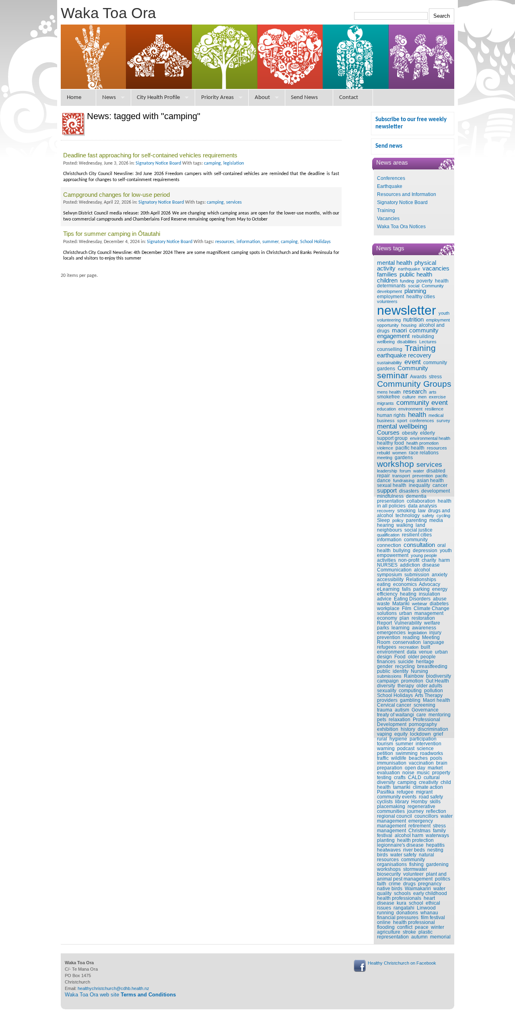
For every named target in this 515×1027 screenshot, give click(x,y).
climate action (428, 787)
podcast (405, 748)
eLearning (388, 589)
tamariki (401, 787)
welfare (432, 623)
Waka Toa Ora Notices (401, 226)
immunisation (391, 763)
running (385, 913)
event (412, 362)
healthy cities (420, 296)
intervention (428, 744)
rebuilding (423, 336)
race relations (424, 453)
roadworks (431, 753)
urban (405, 613)
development (435, 491)
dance (384, 480)
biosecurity (389, 874)
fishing (416, 864)
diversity (386, 686)
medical (435, 415)
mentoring (439, 715)
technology (408, 515)
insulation (429, 594)
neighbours (389, 530)
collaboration (421, 501)
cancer (440, 485)
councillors (426, 816)
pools (436, 758)
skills (435, 801)
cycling (443, 515)
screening (424, 705)
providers (387, 700)
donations (407, 913)
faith (381, 884)
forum (405, 470)
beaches (418, 758)
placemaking (391, 806)
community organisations (401, 862)
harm (444, 560)
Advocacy (429, 584)
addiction (410, 565)
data (411, 652)
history (408, 729)
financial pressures (397, 917)
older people (422, 657)
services (429, 464)
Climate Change (431, 608)
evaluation (388, 772)
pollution (433, 690)
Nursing (419, 671)
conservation (407, 642)
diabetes (439, 603)
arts (433, 392)
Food (400, 657)
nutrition (413, 319)
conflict (404, 927)
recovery (386, 510)
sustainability (389, 362)
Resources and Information (406, 194)
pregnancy (429, 884)
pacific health (410, 448)
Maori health (436, 700)
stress (435, 376)
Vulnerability (408, 623)
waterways (437, 835)
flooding (386, 927)
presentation (390, 501)
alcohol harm (409, 835)
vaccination (421, 763)
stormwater (415, 869)
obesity (410, 433)
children (387, 280)
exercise (437, 396)
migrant (424, 792)
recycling (405, 666)
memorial (440, 937)
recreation (408, 647)
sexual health (391, 485)
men (422, 396)
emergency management (405, 823)
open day (415, 768)
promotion (412, 681)
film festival (433, 917)
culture (409, 396)
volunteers (387, 301)
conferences (422, 420)
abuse (440, 599)
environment (410, 408)
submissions (389, 676)
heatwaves (389, 850)
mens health (389, 392)
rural (382, 739)
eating (384, 584)
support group (392, 438)
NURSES (387, 565)
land (420, 525)
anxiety (439, 574)
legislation (417, 632)
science (425, 748)
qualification (388, 534)
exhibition (387, 729)
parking (421, 589)
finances (386, 661)
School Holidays (395, 695)
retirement (419, 826)
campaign (388, 681)
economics (405, 584)
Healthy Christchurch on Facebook (402, 963)
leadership (387, 470)
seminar (392, 375)
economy (387, 618)
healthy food (390, 443)
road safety (431, 797)
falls (406, 589)
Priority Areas (217, 98)
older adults (429, 686)
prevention (422, 475)
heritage (425, 661)
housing (408, 325)
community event (422, 402)
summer (404, 744)
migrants (385, 403)
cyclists (385, 801)
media (436, 520)
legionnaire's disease (400, 845)
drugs (409, 884)
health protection (415, 840)
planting (386, 840)
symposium (389, 574)
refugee (405, 792)
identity (400, 671)
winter (437, 927)
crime (395, 884)
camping (407, 782)
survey (443, 420)
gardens (404, 457)
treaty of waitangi (395, 715)
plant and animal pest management (412, 876)
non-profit (408, 560)
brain (441, 763)
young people (424, 555)
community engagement (408, 333)
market (435, 768)
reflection (436, 811)
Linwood (426, 908)
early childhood (430, 893)
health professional (414, 922)
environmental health (430, 438)
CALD (414, 777)
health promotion (422, 443)
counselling (389, 349)
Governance (425, 710)
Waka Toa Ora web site (120, 995)
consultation (419, 545)
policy (398, 520)
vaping (384, 734)
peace (421, 927)
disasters (409, 491)
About (262, 98)
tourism (385, 744)
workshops (389, 869)
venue (426, 652)
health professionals (399, 898)
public (383, 671)
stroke (409, 932)
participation (423, 739)
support (387, 490)
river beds (414, 850)
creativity (428, 782)
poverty (424, 281)
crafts (400, 777)
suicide (406, 661)
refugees (386, 647)
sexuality (386, 690)
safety (428, 515)
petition (385, 753)
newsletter (406, 310)
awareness (424, 628)
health (417, 414)
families (387, 274)
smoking (406, 511)
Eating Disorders (412, 599)
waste (383, 603)
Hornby (419, 801)
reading (411, 637)
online (384, 922)
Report (384, 623)
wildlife (398, 758)
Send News (304, 98)
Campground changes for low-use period (116, 195)
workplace (388, 608)
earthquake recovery (404, 355)
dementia (416, 496)
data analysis (422, 506)
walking (404, 525)
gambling (410, 700)
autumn (419, 937)
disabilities (407, 341)
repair (383, 475)
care (421, 715)
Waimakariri (418, 888)
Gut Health (437, 681)
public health (416, 274)
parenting (416, 520)
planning (415, 291)
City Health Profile (158, 98)
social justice (418, 530)
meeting (384, 457)
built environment (403, 649)
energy (439, 589)
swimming (407, 753)
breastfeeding (432, 666)
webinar (419, 603)
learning (400, 628)
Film (406, 608)
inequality (419, 485)
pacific (441, 475)
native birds (389, 888)
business (386, 420)
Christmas (419, 830)
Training (386, 210)
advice (384, 599)
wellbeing (386, 341)
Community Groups (414, 384)
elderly (427, 433)
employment (390, 296)
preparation (389, 768)
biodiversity (438, 676)
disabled (435, 471)
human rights (391, 415)
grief (438, 734)
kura (401, 903)
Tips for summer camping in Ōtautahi (111, 234)
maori (399, 330)
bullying (401, 550)
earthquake (409, 268)
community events (396, 797)
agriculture (388, 932)
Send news (388, 146)
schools (402, 893)
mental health (394, 263)
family (439, 830)
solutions (387, 613)
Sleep (383, 520)
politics (442, 879)
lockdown (420, 734)
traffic (383, 758)
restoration (423, 618)
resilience (434, 408)
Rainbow (414, 676)
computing (410, 690)
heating (408, 594)
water (418, 470)
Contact (348, 98)
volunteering (389, 320)
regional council (394, 816)
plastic (425, 932)
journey (415, 811)
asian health (430, 480)
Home (74, 98)
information (389, 539)
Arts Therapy (429, 695)
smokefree (388, 397)
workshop (395, 464)
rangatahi (403, 908)
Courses (388, 432)
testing (384, 777)
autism (402, 710)
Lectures (428, 341)
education (386, 408)
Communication (394, 570)
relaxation (399, 719)
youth (444, 313)
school (416, 903)
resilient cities (417, 535)
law (422, 511)
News (109, 98)
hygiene (398, 739)
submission (416, 574)
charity (429, 560)
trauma (384, 710)
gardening (437, 864)
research (414, 391)
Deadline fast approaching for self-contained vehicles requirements (150, 155)
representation (393, 937)
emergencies (391, 632)
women (399, 452)
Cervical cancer (394, 705)
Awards (418, 376)
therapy (406, 686)
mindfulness (390, 496)
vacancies (435, 268)
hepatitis (435, 845)
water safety (403, 855)
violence (385, 447)
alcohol (422, 570)
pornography (423, 724)
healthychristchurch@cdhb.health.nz (113, 988)
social (413, 285)
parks (383, 628)
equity (401, 734)
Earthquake (389, 186)
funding (407, 280)
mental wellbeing (402, 426)
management (428, 613)
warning (386, 748)
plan (404, 618)
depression (425, 550)
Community (413, 368)
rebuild (383, 452)
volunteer (413, 874)
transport (401, 475)
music (423, 772)
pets (381, 719)
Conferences (391, 178)
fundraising (403, 480)
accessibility (390, 579)
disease (431, 565)
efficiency (387, 594)
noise (408, 772)
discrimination (433, 729)
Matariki (401, 603)
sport (402, 420)
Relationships (421, 579)
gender (385, 666)
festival (384, 835)
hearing (385, 525)
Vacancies (388, 218)
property (441, 772)
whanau (429, 913)
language (433, 642)
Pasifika (385, 792)
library (402, 801)
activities (386, 560)
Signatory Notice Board (402, 202)
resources (437, 447)
